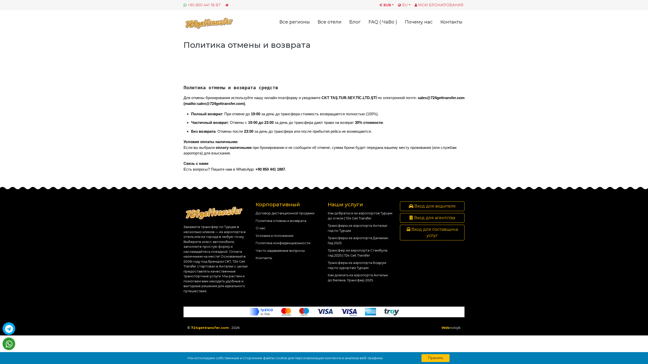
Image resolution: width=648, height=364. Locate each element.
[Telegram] (9, 328)
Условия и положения (274, 236)
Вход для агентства (434, 217)
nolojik (451, 328)
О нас (261, 228)
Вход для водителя (434, 206)
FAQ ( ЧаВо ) (383, 22)
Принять (435, 358)
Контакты (451, 22)
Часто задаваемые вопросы (280, 250)
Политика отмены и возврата (281, 221)
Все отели (329, 22)
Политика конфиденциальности (283, 243)
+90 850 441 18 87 (204, 5)
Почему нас (419, 22)
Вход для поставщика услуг (434, 232)
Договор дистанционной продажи (285, 213)
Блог (355, 22)
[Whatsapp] (9, 343)
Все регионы (294, 22)
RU (404, 5)
